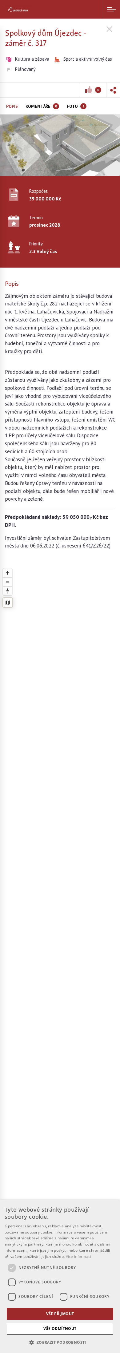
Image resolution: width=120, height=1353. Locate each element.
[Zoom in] (7, 572)
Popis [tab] (12, 106)
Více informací (78, 1256)
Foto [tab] (75, 106)
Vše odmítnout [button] (59, 1328)
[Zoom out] (7, 581)
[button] (113, 90)
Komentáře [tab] (41, 106)
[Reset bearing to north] (7, 590)
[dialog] (60, 1276)
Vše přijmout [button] (60, 1313)
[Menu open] (111, 9)
